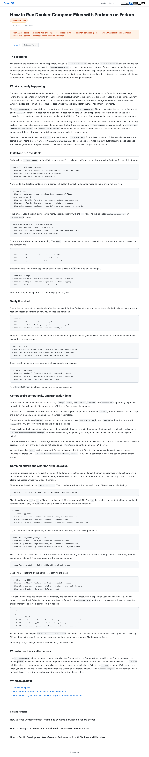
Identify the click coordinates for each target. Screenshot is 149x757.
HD (143, 3)
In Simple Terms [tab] (30, 45)
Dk (135, 3)
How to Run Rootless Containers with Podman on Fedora (40, 691)
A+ (127, 3)
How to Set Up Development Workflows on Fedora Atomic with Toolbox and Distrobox (57, 737)
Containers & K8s (19, 20)
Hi (139, 3)
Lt (131, 3)
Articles (103, 3)
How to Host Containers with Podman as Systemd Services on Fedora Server (52, 719)
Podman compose (21, 687)
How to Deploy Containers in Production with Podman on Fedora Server (49, 728)
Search (111, 3)
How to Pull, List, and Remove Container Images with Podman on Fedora (47, 695)
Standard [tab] (16, 45)
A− (123, 3)
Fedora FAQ (9, 3)
